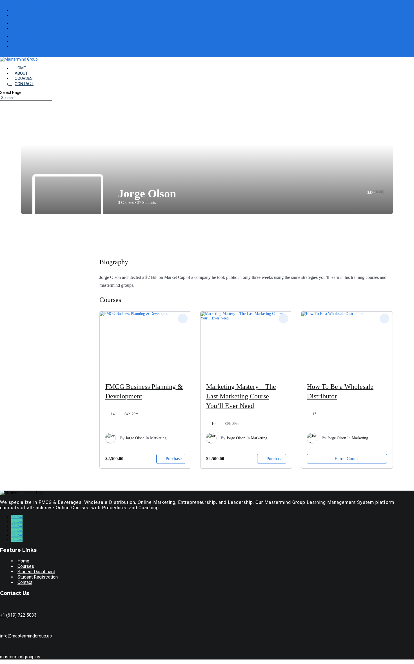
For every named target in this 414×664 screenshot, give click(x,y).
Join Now (22, 36)
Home (23, 561)
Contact (24, 582)
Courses (25, 566)
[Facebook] (360, 200)
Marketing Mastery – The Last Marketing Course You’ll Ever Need (241, 396)
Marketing (158, 438)
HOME (20, 67)
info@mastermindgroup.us (26, 636)
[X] (367, 200)
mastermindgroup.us (20, 656)
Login (19, 41)
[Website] (382, 200)
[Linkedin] (375, 200)
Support (20, 46)
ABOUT (21, 73)
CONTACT (24, 83)
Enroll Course (347, 458)
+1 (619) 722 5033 (18, 615)
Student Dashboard (36, 571)
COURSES (24, 78)
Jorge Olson (135, 438)
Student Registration (37, 577)
